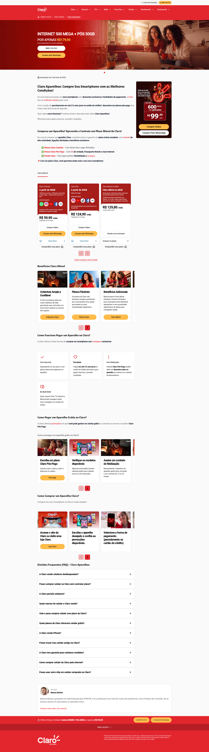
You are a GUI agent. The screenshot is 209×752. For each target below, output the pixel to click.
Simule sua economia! (116, 234)
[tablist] (85, 174)
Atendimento (146, 9)
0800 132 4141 (51, 48)
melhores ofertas (51, 100)
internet (126, 137)
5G (72, 152)
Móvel (42, 399)
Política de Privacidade (110, 736)
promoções (56, 423)
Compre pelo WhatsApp (51, 55)
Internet (85, 9)
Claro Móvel (116, 317)
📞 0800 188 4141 (165, 2)
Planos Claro (84, 317)
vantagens (97, 341)
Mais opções (103, 727)
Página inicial (45, 17)
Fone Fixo (118, 9)
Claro (73, 9)
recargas (91, 156)
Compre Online (52, 227)
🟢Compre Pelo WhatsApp (161, 720)
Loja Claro (52, 546)
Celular (131, 9)
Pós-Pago (52, 478)
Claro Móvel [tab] (42, 173)
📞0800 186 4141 (141, 720)
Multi (106, 9)
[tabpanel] (85, 220)
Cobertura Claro (52, 317)
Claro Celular (59, 17)
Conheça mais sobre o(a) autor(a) (53, 708)
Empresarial (162, 9)
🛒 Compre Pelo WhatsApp (149, 2)
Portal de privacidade (124, 736)
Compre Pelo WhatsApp (153, 133)
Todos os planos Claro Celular (86, 260)
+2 (61, 204)
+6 (92, 200)
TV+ (95, 9)
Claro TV (54, 396)
